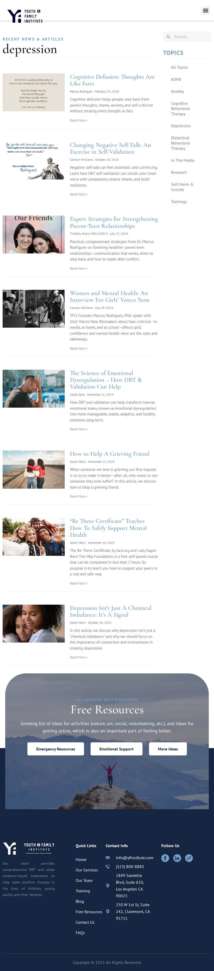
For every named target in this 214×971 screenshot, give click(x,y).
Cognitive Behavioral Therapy (180, 108)
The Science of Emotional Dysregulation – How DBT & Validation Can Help (106, 380)
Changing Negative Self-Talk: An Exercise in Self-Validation (110, 148)
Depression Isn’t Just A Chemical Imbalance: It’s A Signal (110, 611)
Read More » (78, 120)
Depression (181, 125)
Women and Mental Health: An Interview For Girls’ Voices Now (110, 296)
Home (81, 859)
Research (179, 172)
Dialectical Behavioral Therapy (180, 143)
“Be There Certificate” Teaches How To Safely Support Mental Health (108, 528)
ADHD (176, 79)
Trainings (179, 201)
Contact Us (85, 922)
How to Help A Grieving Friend (109, 454)
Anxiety (177, 91)
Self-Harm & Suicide (182, 187)
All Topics (179, 67)
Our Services (87, 869)
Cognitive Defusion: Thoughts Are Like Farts (112, 80)
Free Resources (89, 911)
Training (83, 890)
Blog (80, 901)
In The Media (182, 160)
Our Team (84, 880)
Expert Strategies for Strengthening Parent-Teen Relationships (114, 222)
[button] (205, 10)
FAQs (80, 932)
